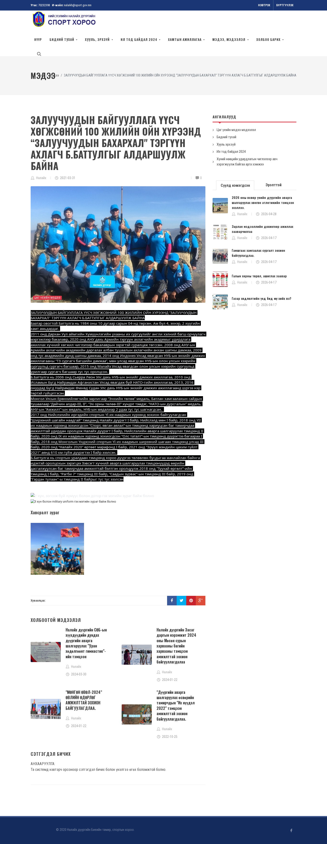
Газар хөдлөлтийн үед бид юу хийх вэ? (261, 298)
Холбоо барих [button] (269, 39)
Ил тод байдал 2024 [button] (139, 39)
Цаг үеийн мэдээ (47, 297)
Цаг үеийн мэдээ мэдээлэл (236, 130)
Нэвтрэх (264, 5)
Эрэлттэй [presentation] (273, 185)
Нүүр (38, 39)
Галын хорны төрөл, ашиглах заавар (259, 275)
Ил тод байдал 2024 (231, 151)
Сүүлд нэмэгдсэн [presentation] (235, 185)
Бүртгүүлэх (284, 5)
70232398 (44, 5)
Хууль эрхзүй (226, 144)
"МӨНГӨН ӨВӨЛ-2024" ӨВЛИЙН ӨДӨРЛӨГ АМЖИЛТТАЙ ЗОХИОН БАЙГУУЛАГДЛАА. (84, 700)
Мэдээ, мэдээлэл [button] (229, 39)
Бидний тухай (226, 137)
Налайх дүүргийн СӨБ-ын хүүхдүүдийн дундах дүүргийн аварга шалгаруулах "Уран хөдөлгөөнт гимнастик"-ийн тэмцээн (86, 643)
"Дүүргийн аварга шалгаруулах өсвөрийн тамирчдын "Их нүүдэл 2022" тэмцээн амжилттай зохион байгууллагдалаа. (176, 705)
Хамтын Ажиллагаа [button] (185, 39)
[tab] (235, 185)
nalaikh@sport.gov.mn (77, 5)
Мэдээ (54, 75)
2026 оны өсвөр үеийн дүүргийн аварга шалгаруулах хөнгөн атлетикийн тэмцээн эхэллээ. (263, 202)
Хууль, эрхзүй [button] (98, 39)
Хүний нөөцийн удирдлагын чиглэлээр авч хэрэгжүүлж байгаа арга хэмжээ (247, 162)
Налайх (242, 214)
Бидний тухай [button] (62, 39)
